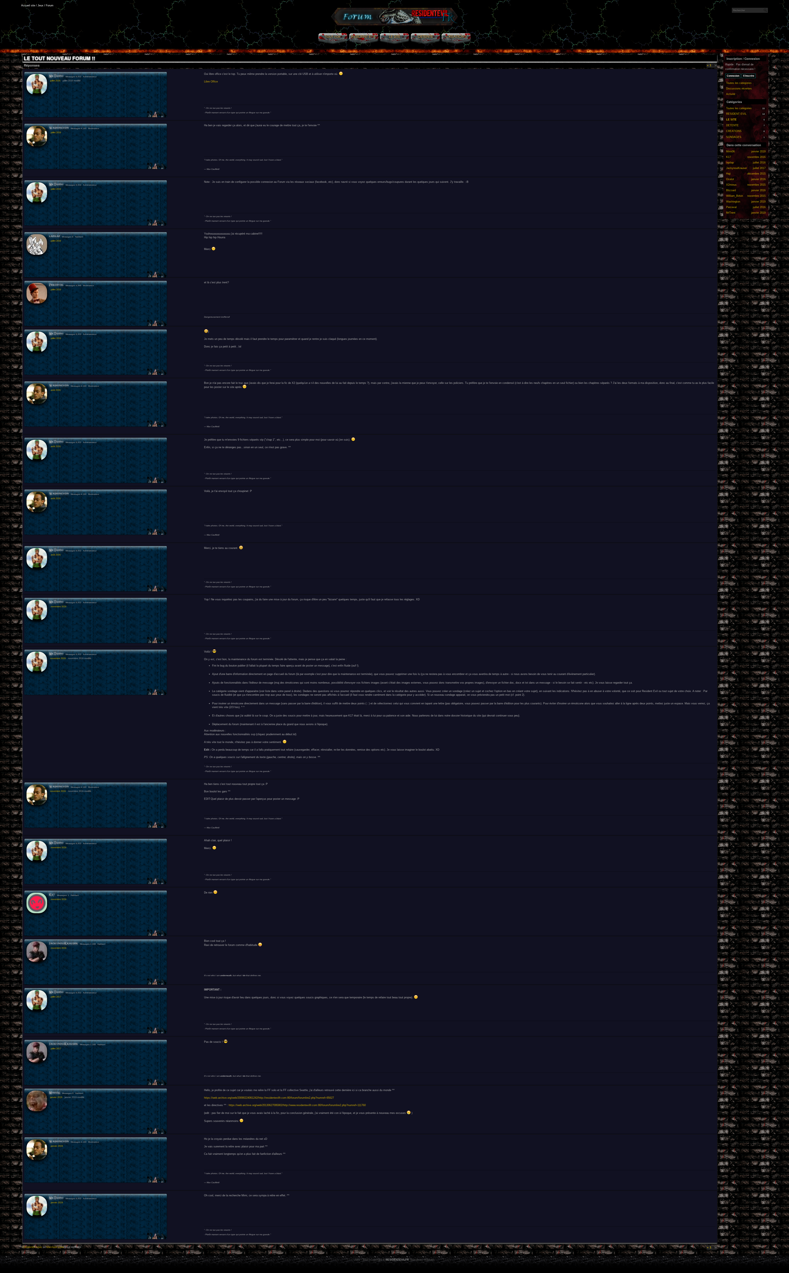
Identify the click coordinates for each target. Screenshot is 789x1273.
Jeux (40, 5)
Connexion (733, 75)
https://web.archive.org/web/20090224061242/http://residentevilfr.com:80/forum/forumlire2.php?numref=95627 (269, 1097)
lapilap (54, 236)
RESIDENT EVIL (736, 113)
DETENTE (732, 125)
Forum (49, 5)
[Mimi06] (37, 1101)
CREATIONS (734, 131)
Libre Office (211, 81)
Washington (59, 128)
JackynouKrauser (63, 943)
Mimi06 (54, 1093)
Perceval (56, 285)
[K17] (37, 903)
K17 (52, 895)
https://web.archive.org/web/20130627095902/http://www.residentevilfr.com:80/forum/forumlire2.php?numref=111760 (297, 1105)
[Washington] (37, 136)
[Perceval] (37, 293)
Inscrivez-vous (55, 1247)
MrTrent (56, 76)
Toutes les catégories (739, 82)
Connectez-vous (32, 1247)
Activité (730, 94)
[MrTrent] (37, 84)
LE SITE (731, 119)
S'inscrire (748, 75)
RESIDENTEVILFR (397, 1259)
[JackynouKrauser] (37, 951)
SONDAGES (733, 137)
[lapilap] (37, 244)
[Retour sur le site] (394, 24)
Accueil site (28, 5)
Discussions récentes (739, 88)
